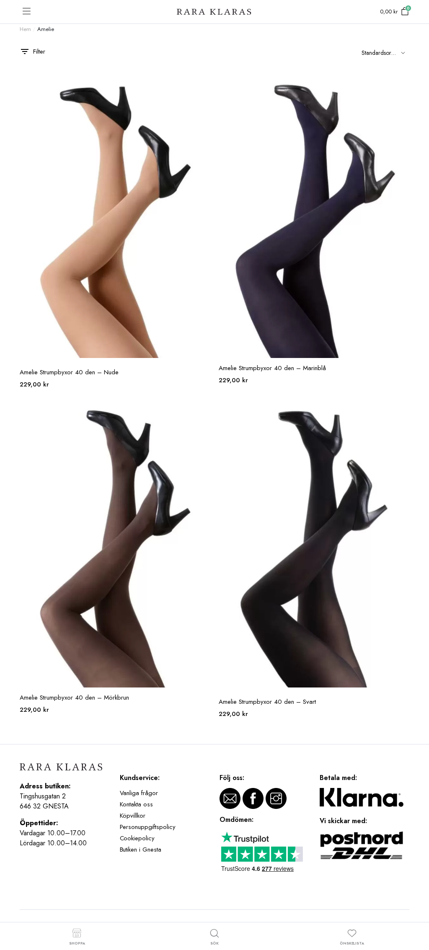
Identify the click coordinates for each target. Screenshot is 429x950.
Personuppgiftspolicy (148, 827)
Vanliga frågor (139, 793)
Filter (39, 51)
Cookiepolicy (137, 838)
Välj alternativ (203, 83)
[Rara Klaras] (214, 12)
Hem (25, 29)
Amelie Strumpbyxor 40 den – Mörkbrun (74, 697)
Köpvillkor (133, 815)
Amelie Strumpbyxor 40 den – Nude (69, 372)
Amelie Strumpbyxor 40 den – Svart (267, 701)
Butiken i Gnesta (141, 849)
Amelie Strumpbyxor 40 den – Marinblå (272, 368)
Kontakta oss (136, 804)
